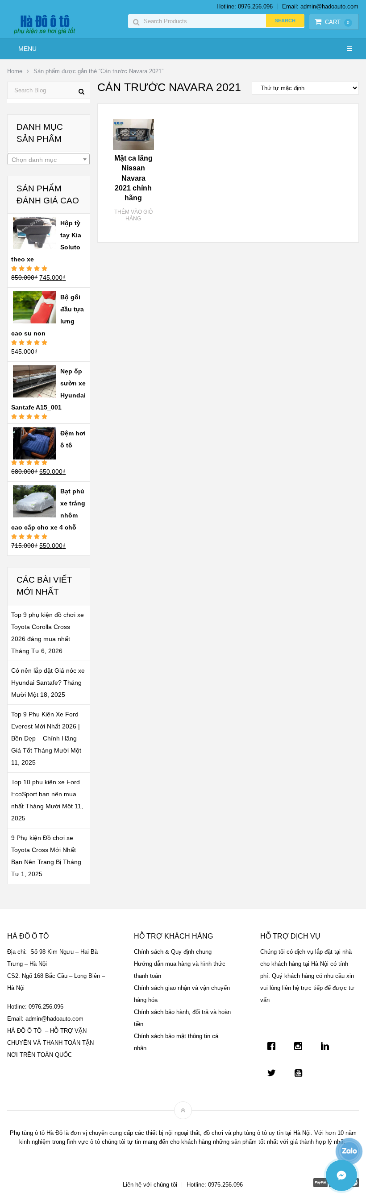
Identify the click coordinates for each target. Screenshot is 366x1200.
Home (14, 71)
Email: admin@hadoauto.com (320, 6)
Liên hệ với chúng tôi (150, 1185)
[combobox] (49, 159)
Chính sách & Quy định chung (173, 951)
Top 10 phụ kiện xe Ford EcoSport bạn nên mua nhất (45, 794)
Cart (337, 22)
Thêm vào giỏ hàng (133, 215)
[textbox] (48, 159)
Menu (27, 48)
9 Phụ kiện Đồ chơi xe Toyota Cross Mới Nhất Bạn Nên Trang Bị (43, 849)
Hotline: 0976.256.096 (244, 6)
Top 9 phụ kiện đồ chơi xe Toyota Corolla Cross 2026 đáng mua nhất (47, 626)
